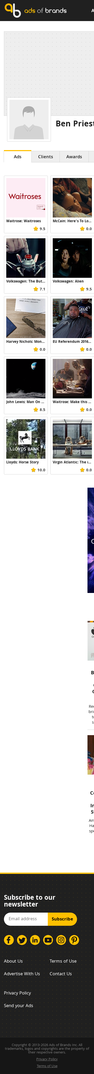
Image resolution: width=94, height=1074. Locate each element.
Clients (45, 157)
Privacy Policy (17, 993)
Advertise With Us (22, 974)
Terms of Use (63, 962)
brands (45, 10)
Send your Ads (18, 1006)
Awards (74, 157)
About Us (13, 962)
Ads (17, 157)
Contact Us (61, 974)
